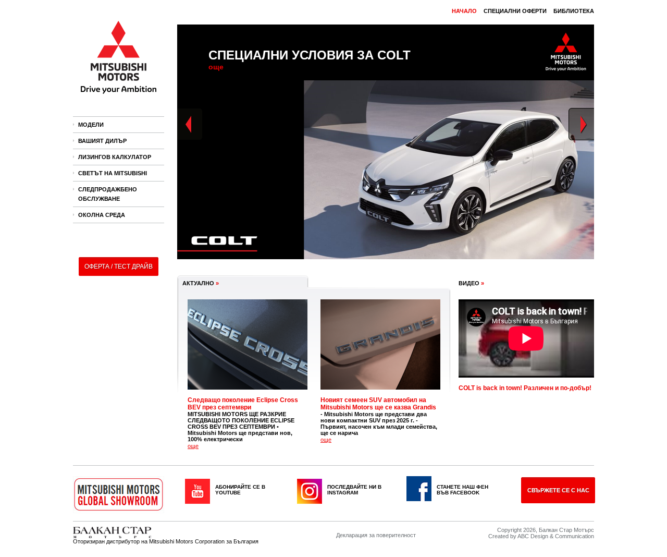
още (216, 67)
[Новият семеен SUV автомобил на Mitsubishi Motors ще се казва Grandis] (380, 393)
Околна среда (101, 215)
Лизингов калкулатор (114, 157)
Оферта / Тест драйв (118, 266)
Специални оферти (515, 11)
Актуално (200, 283)
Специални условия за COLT (309, 55)
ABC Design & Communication (555, 536)
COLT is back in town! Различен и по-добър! (525, 388)
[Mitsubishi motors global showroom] (118, 495)
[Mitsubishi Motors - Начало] (119, 97)
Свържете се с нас (558, 490)
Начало (464, 11)
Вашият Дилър (102, 141)
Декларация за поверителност (376, 535)
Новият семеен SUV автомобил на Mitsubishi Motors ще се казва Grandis (378, 403)
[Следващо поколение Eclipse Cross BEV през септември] (247, 393)
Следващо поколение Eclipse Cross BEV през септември (243, 403)
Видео (471, 283)
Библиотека (573, 11)
